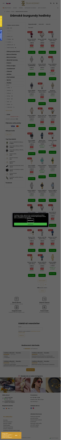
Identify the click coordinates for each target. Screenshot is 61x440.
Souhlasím (30, 224)
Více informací (27, 217)
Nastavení (30, 220)
